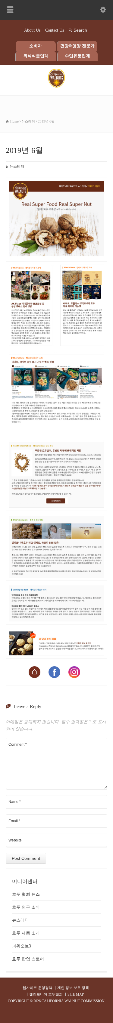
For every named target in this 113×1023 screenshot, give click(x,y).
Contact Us (54, 30)
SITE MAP (75, 994)
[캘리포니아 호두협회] (56, 87)
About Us (32, 30)
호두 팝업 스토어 (28, 959)
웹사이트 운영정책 (37, 988)
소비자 (35, 46)
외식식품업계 (36, 56)
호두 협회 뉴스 (26, 894)
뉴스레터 (17, 166)
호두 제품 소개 (26, 933)
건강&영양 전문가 (77, 46)
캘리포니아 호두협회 (46, 994)
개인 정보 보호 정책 (73, 988)
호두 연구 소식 (26, 907)
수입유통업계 (77, 56)
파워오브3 (21, 946)
